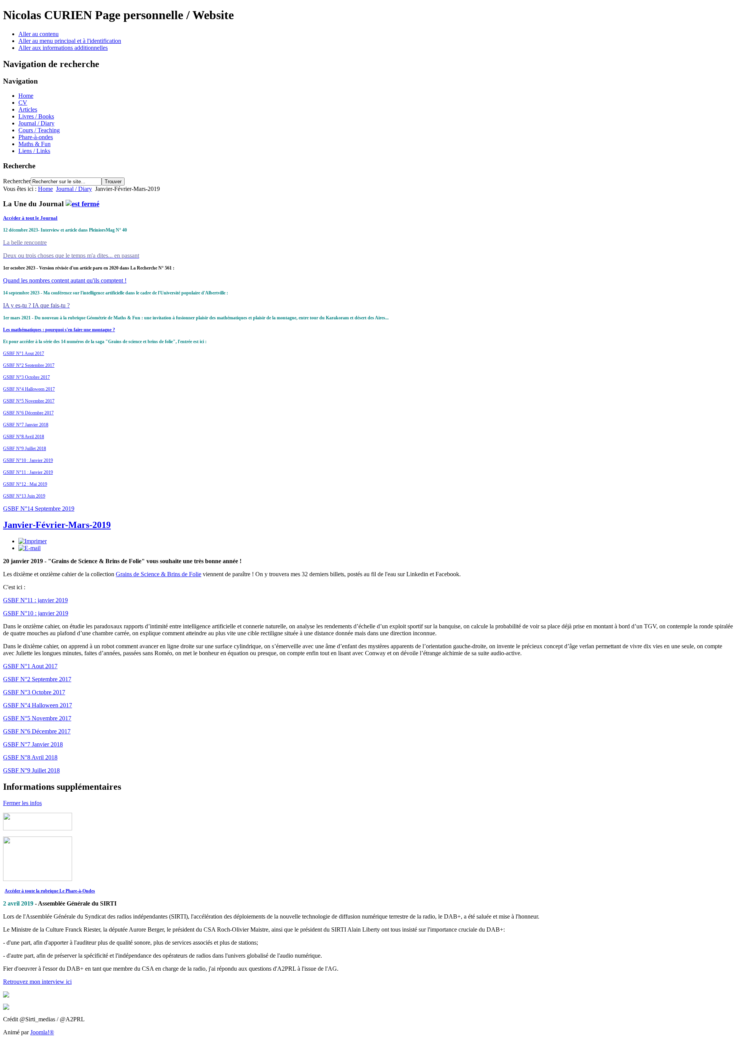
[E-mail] (29, 548)
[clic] (82, 204)
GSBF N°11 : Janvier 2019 (28, 472)
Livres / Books (36, 116)
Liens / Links (34, 151)
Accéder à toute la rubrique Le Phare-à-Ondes (50, 891)
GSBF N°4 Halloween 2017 (29, 389)
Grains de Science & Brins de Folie (158, 574)
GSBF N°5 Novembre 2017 (28, 401)
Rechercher (17, 181)
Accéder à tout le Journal (30, 218)
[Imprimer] (32, 541)
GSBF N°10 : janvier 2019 (35, 613)
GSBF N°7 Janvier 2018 (25, 424)
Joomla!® (42, 1032)
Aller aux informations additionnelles (63, 47)
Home (25, 95)
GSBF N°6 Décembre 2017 (28, 413)
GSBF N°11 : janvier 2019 (35, 600)
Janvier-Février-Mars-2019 (57, 525)
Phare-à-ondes (35, 137)
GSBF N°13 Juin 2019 (24, 496)
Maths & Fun (34, 144)
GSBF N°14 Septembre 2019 (38, 508)
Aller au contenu (38, 34)
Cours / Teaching (39, 130)
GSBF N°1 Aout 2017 (23, 353)
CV (22, 102)
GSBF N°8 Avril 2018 (23, 436)
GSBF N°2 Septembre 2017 (28, 365)
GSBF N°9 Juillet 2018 (24, 448)
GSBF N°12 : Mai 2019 (25, 484)
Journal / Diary (36, 123)
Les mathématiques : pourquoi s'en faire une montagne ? (59, 329)
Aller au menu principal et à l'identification (69, 41)
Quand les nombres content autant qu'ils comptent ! (65, 280)
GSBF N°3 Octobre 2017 (26, 377)
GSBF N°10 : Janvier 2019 (28, 460)
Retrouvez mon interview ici (37, 981)
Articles (27, 109)
